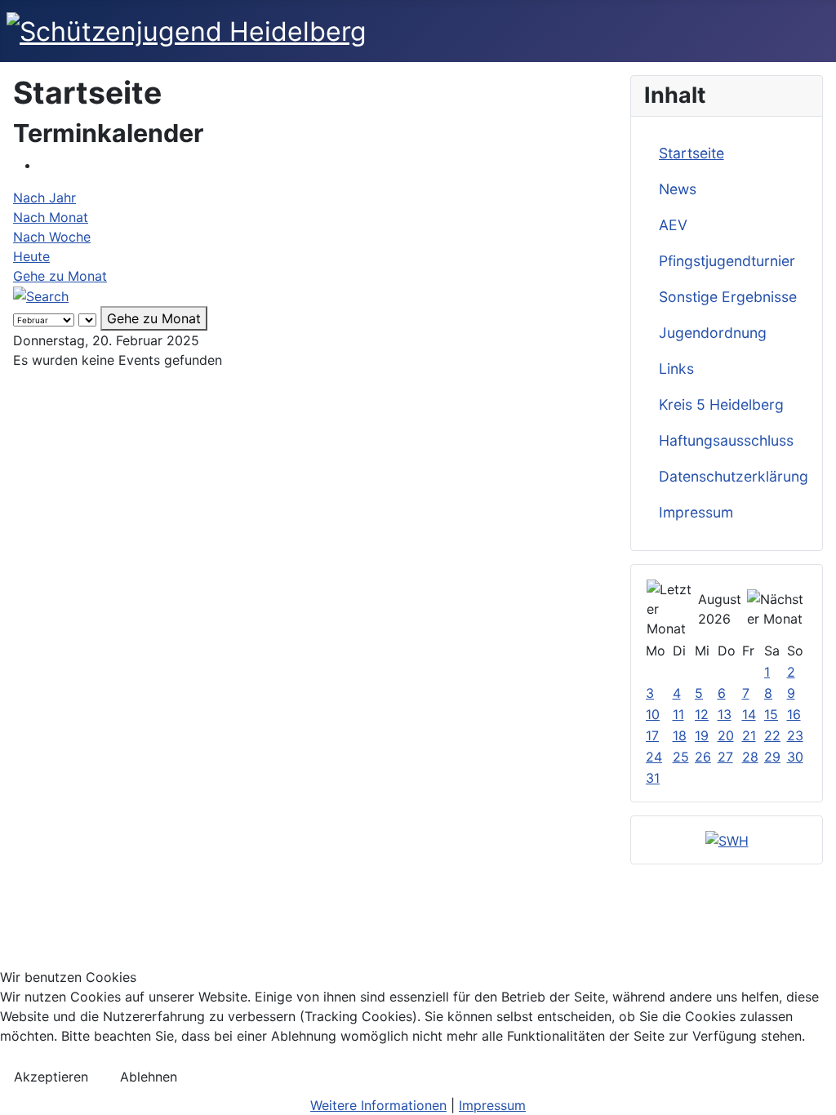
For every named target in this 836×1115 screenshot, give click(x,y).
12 (702, 714)
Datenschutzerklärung (733, 476)
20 (726, 735)
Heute (31, 256)
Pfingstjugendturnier (727, 260)
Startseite (691, 153)
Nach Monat (50, 217)
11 (678, 714)
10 (653, 714)
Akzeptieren (51, 1076)
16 (794, 714)
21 (749, 735)
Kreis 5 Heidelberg (721, 404)
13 (725, 714)
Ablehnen (148, 1076)
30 (795, 757)
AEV (673, 224)
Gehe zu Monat (60, 276)
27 (725, 757)
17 (652, 735)
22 (772, 735)
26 (703, 757)
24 (654, 757)
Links (676, 368)
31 (653, 778)
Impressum (696, 512)
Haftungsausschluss (726, 440)
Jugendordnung (713, 332)
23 (795, 735)
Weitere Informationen (378, 1105)
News (677, 189)
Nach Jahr (44, 197)
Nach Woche (52, 237)
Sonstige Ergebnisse (728, 296)
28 (750, 757)
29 (772, 757)
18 (680, 735)
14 (749, 714)
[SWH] (727, 839)
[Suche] (41, 295)
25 (681, 757)
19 (702, 735)
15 (771, 714)
